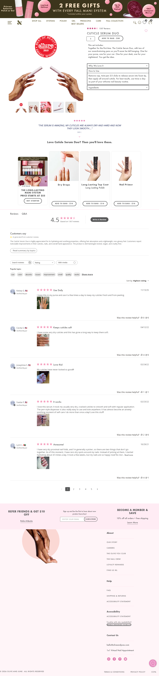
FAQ (109, 590)
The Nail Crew (114, 559)
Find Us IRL (112, 570)
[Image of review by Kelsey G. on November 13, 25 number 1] (43, 303)
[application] (153, 663)
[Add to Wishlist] (146, 31)
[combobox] (44, 262)
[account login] (139, 23)
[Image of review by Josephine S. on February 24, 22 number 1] (43, 377)
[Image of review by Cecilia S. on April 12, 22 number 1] (43, 340)
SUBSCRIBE (90, 519)
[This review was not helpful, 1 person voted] (146, 392)
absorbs (28, 274)
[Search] (135, 24)
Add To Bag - (65, 203)
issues (37, 274)
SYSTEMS (50, 20)
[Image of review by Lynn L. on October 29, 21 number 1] (43, 463)
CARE (98, 20)
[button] (119, 624)
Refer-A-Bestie (26, 521)
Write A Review (99, 219)
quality (68, 274)
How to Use (94, 71)
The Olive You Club (116, 553)
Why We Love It (96, 65)
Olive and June (14, 671)
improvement (49, 274)
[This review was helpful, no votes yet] (142, 317)
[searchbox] (18, 262)
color (20, 274)
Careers (111, 548)
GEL (73, 20)
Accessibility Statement (119, 601)
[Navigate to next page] (97, 489)
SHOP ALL (36, 20)
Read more (129, 455)
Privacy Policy (138, 672)
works (77, 274)
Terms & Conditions (114, 672)
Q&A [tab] (24, 213)
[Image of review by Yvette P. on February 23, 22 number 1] (43, 420)
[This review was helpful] (142, 355)
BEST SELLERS (77, 23)
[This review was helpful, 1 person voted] (142, 392)
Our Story (112, 542)
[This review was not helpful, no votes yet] (146, 317)
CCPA (153, 672)
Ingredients (94, 87)
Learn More (132, 522)
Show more (87, 274)
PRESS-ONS (85, 20)
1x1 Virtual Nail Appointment (120, 650)
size (12, 274)
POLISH (63, 20)
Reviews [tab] (14, 213)
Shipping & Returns (116, 596)
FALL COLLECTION (114, 20)
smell (60, 274)
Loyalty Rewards (115, 565)
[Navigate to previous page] (61, 489)
